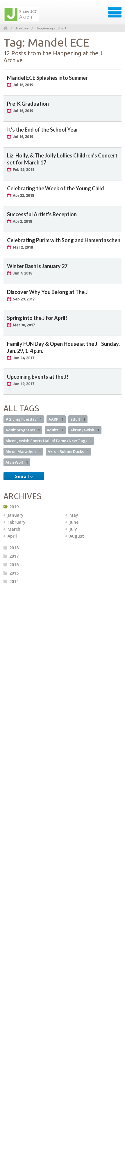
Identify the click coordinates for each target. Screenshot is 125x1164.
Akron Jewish (84, 430)
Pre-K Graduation (28, 103)
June (73, 522)
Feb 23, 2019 (23, 169)
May (73, 515)
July (73, 529)
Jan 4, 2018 (22, 273)
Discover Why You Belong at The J (47, 292)
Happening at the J (51, 28)
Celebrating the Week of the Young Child (55, 188)
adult (77, 419)
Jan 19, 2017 (23, 384)
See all (22, 476)
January (16, 515)
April (12, 536)
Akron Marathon (23, 451)
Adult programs (23, 430)
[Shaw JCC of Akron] (21, 14)
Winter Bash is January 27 (37, 266)
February (17, 522)
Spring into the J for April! (37, 318)
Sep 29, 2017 (24, 299)
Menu (115, 12)
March (14, 529)
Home (5, 28)
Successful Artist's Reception (42, 214)
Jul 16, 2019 (23, 85)
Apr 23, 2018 (23, 195)
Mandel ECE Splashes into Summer (47, 78)
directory (21, 28)
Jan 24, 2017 (23, 358)
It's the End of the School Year (42, 129)
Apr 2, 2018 (22, 221)
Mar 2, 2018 (23, 247)
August (76, 536)
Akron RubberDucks (68, 451)
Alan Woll (17, 462)
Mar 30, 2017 (24, 325)
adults (55, 430)
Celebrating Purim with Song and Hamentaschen (63, 240)
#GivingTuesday (24, 419)
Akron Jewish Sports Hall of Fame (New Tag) (49, 440)
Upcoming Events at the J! (37, 376)
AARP (56, 419)
